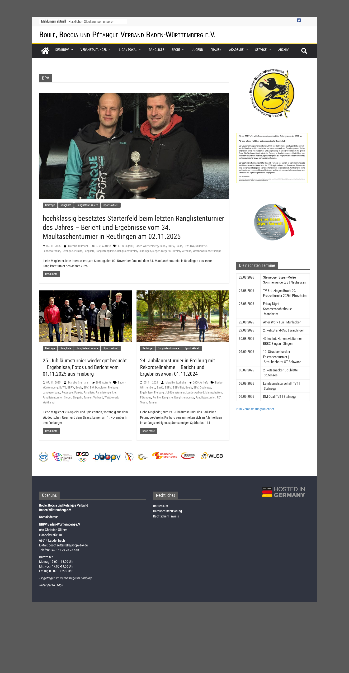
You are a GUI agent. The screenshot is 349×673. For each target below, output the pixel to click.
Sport (176, 50)
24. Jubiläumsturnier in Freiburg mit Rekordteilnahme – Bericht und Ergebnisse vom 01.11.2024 (177, 367)
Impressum (160, 506)
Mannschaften (213, 392)
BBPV (171, 246)
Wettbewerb (200, 251)
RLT (219, 397)
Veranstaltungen (93, 50)
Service (261, 50)
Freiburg (113, 387)
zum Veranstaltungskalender (255, 409)
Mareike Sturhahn (78, 246)
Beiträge (50, 205)
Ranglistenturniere (87, 205)
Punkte (78, 251)
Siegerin (166, 251)
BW (192, 246)
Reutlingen (145, 251)
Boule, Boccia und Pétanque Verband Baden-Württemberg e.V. (127, 34)
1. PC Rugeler (125, 246)
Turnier (176, 251)
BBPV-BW (178, 387)
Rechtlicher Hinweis (166, 516)
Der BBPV (62, 50)
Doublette (201, 246)
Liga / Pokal (128, 50)
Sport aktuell (111, 205)
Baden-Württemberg (146, 246)
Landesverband (51, 251)
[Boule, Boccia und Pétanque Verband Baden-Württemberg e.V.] (45, 51)
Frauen (216, 50)
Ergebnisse (146, 392)
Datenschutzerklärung (167, 511)
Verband (186, 251)
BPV (186, 246)
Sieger (156, 251)
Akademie (236, 50)
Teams (143, 402)
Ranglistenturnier (127, 251)
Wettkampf (214, 251)
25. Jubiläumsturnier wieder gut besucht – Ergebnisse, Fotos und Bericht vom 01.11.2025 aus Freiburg (85, 367)
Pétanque (67, 251)
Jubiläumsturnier (175, 392)
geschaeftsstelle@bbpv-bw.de (68, 545)
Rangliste (156, 50)
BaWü (163, 246)
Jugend (197, 50)
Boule (179, 246)
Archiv (283, 50)
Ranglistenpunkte (106, 251)
